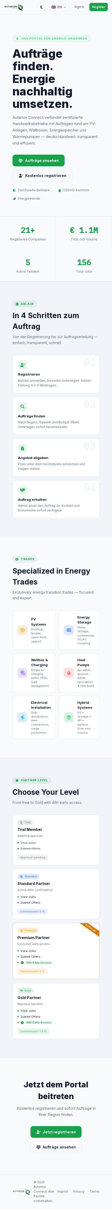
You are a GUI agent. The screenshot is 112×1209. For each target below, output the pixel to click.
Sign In (79, 7)
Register (98, 7)
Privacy (78, 1191)
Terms (94, 1191)
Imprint (63, 1191)
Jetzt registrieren (59, 1132)
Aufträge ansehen (42, 160)
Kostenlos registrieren (45, 175)
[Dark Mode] (42, 7)
